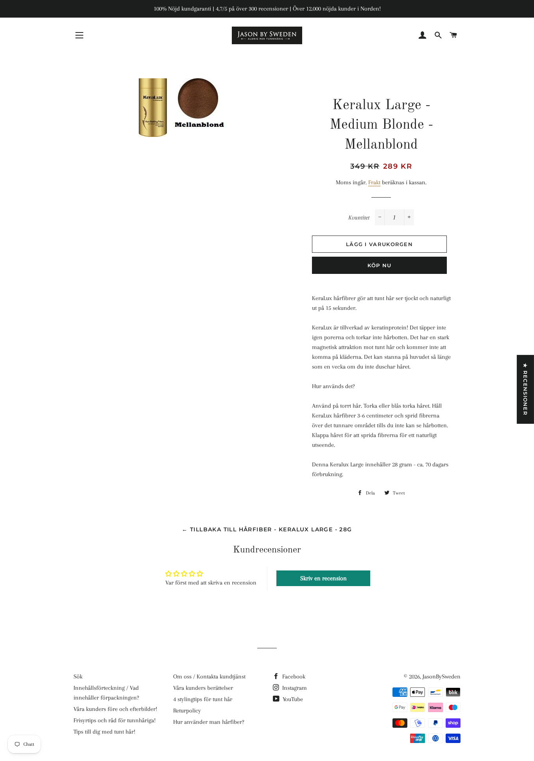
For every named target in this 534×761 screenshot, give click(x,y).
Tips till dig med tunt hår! (104, 731)
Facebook (293, 676)
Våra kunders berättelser (203, 687)
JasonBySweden (442, 676)
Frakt (374, 182)
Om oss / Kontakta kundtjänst (209, 676)
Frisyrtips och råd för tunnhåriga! (114, 720)
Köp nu (379, 265)
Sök (77, 676)
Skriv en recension (323, 578)
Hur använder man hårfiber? (208, 721)
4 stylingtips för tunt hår (202, 699)
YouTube (292, 699)
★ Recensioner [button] (525, 389)
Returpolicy (187, 710)
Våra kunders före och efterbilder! (115, 708)
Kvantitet (358, 217)
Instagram (294, 687)
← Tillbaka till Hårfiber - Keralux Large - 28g (267, 529)
